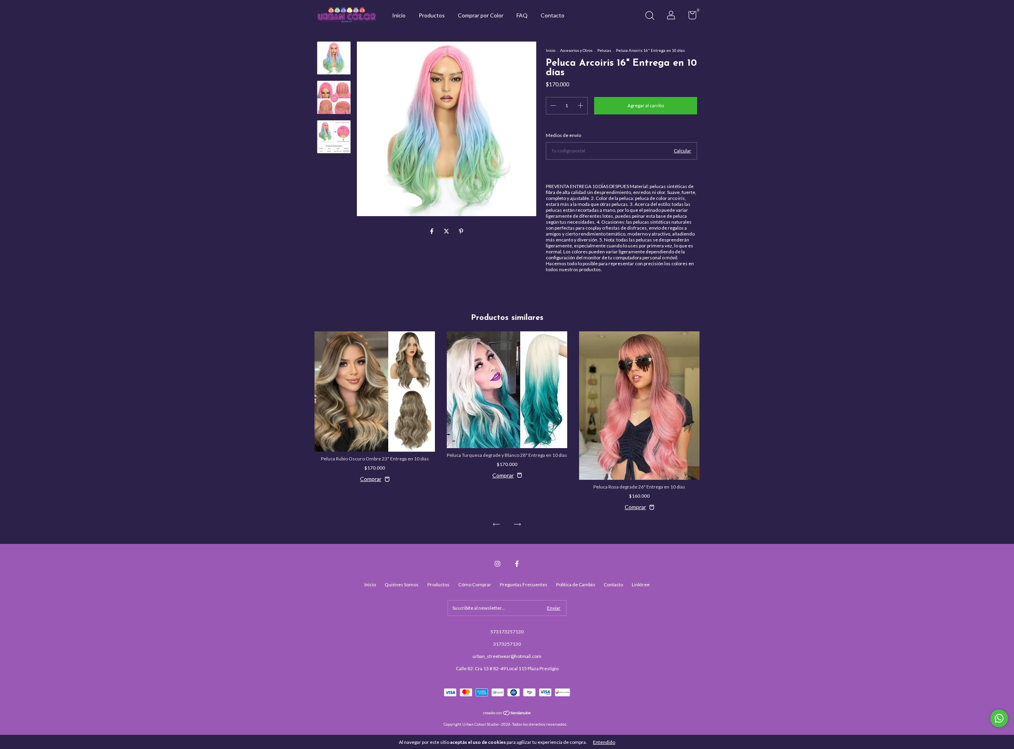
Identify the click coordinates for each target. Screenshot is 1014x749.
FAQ (522, 15)
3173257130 (507, 644)
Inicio (399, 15)
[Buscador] (649, 16)
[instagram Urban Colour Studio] (497, 564)
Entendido (604, 742)
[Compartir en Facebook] (432, 231)
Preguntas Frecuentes (523, 584)
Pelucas (604, 50)
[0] (689, 17)
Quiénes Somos (402, 584)
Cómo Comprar (474, 584)
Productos (432, 15)
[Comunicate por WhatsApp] (999, 718)
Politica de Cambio (575, 584)
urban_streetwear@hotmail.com (507, 656)
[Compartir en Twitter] (447, 231)
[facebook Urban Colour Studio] (517, 564)
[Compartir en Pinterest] (461, 231)
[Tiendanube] (507, 713)
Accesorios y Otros (576, 50)
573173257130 (507, 632)
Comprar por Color (480, 15)
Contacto (552, 15)
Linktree (641, 584)
